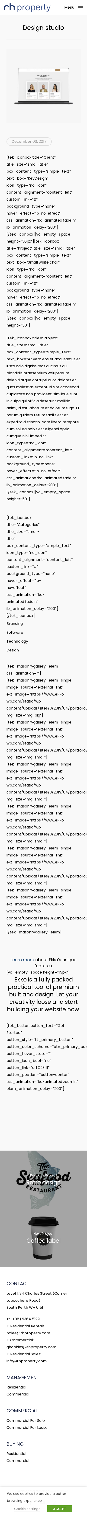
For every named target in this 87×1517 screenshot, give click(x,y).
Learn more (22, 960)
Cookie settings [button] (27, 1509)
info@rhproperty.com (26, 1361)
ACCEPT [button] (59, 1509)
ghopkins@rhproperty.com (31, 1347)
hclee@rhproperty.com (28, 1333)
